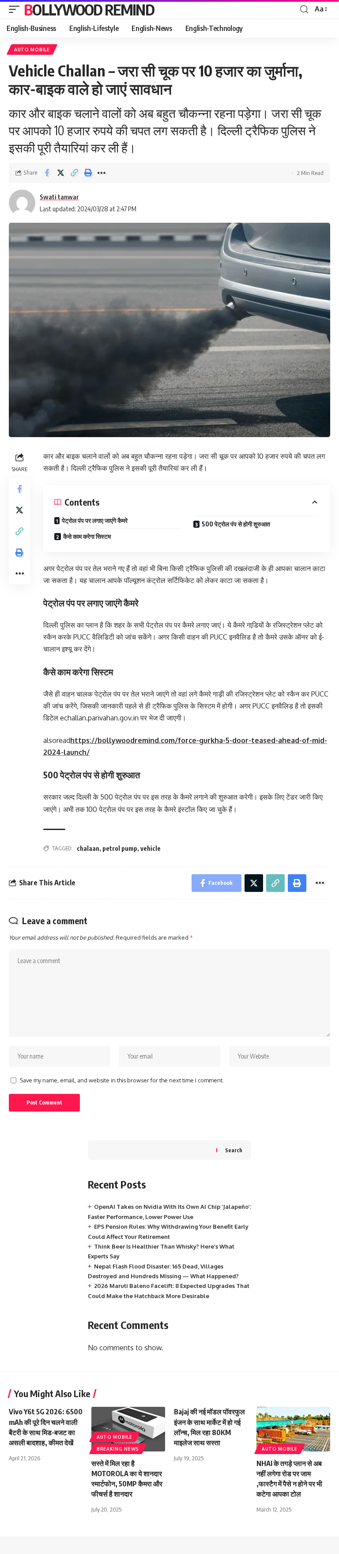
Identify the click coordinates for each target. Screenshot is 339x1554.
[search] (304, 9)
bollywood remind (89, 9)
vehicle (150, 848)
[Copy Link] (74, 173)
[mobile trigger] (16, 9)
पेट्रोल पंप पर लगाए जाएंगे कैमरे (95, 520)
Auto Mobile (32, 49)
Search (233, 1150)
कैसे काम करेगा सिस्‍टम (87, 536)
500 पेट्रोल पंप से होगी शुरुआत (236, 524)
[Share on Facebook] (47, 173)
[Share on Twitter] (60, 173)
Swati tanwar (59, 197)
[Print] (88, 173)
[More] (101, 173)
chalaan (88, 848)
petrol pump (119, 848)
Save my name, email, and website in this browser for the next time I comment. (122, 1080)
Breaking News (118, 1448)
